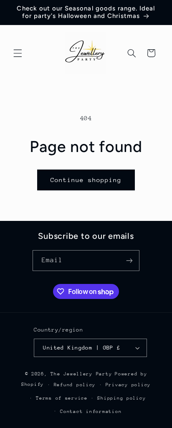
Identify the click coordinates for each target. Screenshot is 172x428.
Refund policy (75, 384)
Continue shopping (86, 179)
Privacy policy (128, 384)
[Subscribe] (129, 260)
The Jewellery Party (81, 374)
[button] (17, 53)
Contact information (90, 411)
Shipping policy (121, 398)
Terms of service (62, 398)
